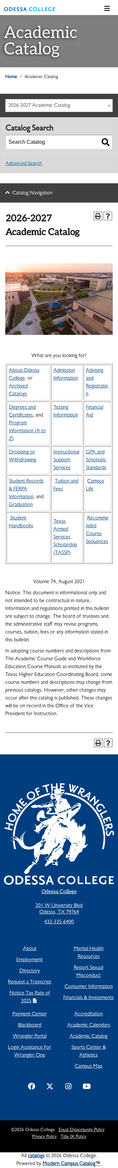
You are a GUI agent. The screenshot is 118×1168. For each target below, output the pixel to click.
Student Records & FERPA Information (26, 489)
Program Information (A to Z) (27, 431)
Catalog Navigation (32, 193)
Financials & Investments (88, 998)
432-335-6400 (59, 922)
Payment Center (29, 1014)
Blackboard (29, 1025)
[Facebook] (31, 1087)
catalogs (36, 1156)
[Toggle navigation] (107, 9)
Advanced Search (24, 164)
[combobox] (59, 105)
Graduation (21, 505)
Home (11, 77)
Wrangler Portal (30, 1036)
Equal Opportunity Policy (82, 1130)
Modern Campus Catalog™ (72, 1164)
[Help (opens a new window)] (108, 216)
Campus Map (88, 1066)
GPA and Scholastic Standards (96, 460)
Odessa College (59, 892)
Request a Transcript (29, 982)
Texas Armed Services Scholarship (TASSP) (65, 537)
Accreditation (88, 1014)
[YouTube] (86, 1087)
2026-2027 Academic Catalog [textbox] (39, 105)
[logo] (29, 9)
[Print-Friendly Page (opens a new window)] (98, 216)
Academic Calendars (88, 1025)
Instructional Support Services (66, 460)
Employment (29, 960)
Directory (29, 971)
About (29, 949)
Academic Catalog (88, 1036)
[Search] (105, 142)
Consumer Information (89, 987)
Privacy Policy (44, 1137)
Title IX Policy (73, 1137)
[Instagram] (68, 1087)
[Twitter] (50, 1087)
